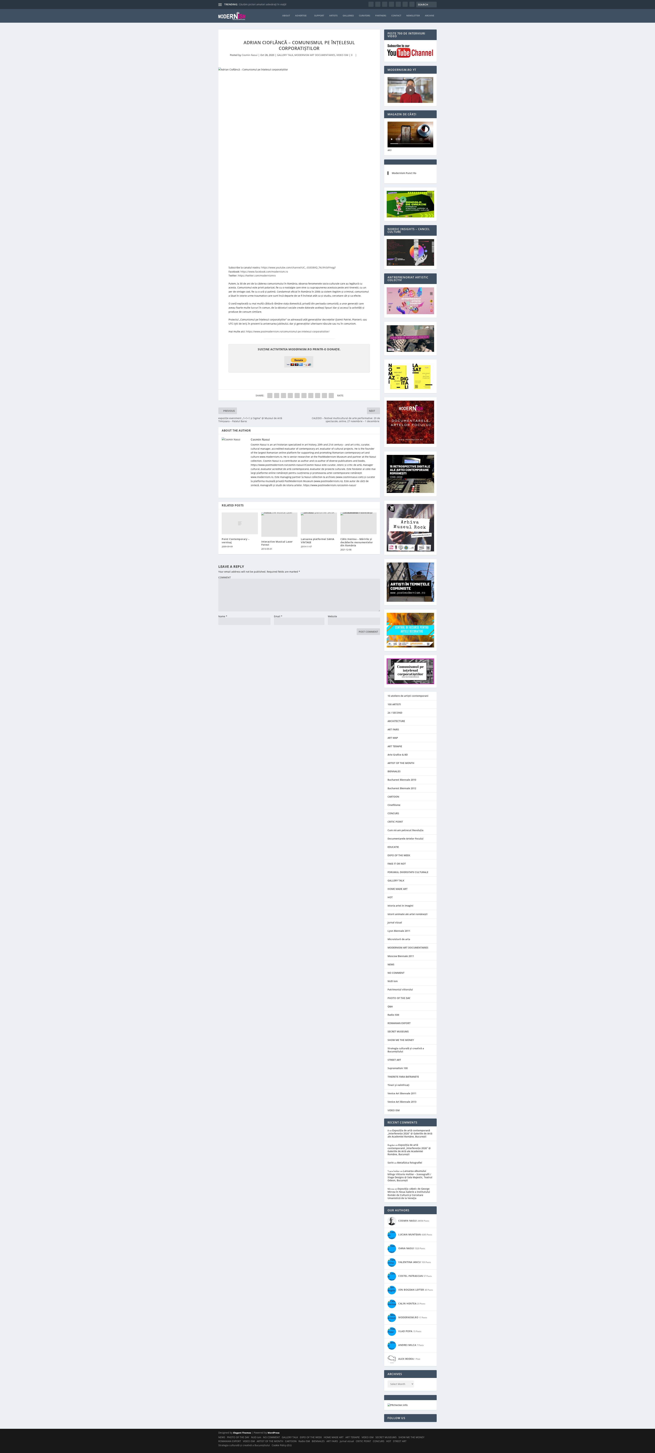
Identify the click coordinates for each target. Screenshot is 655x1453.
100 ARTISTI (394, 704)
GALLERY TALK (285, 55)
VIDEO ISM (342, 55)
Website (332, 616)
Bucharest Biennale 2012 (402, 788)
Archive (429, 15)
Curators (364, 15)
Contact (396, 15)
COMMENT (224, 577)
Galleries (348, 15)
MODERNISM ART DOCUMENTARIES (314, 55)
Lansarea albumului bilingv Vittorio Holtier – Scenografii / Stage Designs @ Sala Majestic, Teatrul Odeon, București (410, 1175)
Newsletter (413, 15)
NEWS (391, 964)
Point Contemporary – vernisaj (235, 540)
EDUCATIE (393, 847)
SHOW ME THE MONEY (401, 1040)
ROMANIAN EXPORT (399, 1023)
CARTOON (393, 796)
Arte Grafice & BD (398, 754)
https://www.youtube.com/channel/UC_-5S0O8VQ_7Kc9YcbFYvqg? (298, 267)
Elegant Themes (242, 1432)
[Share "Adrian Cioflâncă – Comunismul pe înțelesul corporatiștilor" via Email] (324, 395)
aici (389, 150)
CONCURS (393, 813)
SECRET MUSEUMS (398, 1031)
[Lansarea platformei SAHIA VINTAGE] (319, 523)
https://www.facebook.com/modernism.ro (264, 271)
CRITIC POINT (395, 821)
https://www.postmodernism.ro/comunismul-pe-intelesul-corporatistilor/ (287, 331)
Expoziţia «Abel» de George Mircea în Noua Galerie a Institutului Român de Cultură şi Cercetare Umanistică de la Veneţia (409, 1193)
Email (278, 616)
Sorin (391, 1162)
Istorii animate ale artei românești (407, 914)
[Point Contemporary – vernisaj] (240, 523)
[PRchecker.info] (398, 1405)
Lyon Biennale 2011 (399, 930)
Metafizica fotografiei (409, 1162)
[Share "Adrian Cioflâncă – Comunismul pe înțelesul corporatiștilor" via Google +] (283, 395)
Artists (333, 15)
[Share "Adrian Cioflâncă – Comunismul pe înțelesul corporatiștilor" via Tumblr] (290, 395)
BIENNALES (394, 771)
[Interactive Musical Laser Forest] (279, 525)
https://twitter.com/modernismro (257, 275)
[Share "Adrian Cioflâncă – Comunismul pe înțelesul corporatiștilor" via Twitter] (276, 395)
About (286, 15)
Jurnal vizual (395, 922)
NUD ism (393, 981)
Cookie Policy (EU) (282, 1445)
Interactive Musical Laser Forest (277, 543)
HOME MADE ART (397, 888)
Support (319, 15)
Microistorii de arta (399, 939)
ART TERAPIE (395, 746)
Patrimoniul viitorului (400, 989)
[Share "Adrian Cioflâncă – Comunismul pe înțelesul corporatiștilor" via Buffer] (310, 395)
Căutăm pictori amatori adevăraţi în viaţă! (262, 4)
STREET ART (394, 1059)
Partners (380, 15)
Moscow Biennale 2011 (401, 956)
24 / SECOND (395, 712)
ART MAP (393, 737)
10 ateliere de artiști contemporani (408, 695)
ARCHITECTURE (396, 721)
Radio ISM (393, 1014)
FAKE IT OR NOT (397, 863)
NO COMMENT (396, 972)
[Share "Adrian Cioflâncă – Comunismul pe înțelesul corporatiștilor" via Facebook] (269, 395)
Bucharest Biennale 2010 (402, 779)
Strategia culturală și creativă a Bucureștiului (406, 1050)
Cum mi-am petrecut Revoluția (405, 830)
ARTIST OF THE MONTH (401, 763)
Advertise (301, 15)
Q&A (390, 1006)
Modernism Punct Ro (404, 173)
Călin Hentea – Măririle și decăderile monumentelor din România (356, 542)
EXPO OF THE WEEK (399, 855)
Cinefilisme (394, 805)
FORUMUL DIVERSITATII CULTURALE (408, 872)
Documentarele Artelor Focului (405, 838)
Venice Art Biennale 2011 (402, 1093)
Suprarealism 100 (398, 1068)
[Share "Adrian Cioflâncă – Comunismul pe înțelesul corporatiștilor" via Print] (331, 395)
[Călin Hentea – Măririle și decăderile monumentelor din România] (358, 523)
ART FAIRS (393, 729)
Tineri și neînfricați (398, 1085)
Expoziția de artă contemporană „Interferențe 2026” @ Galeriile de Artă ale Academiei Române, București (410, 1133)
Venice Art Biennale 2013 (402, 1101)
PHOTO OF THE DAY (399, 998)
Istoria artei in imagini (400, 905)
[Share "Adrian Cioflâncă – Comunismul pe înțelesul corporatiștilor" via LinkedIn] (304, 395)
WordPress (273, 1432)
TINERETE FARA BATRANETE (403, 1076)
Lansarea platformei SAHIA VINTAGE (317, 540)
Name (222, 616)
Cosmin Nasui (250, 55)
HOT (390, 897)
